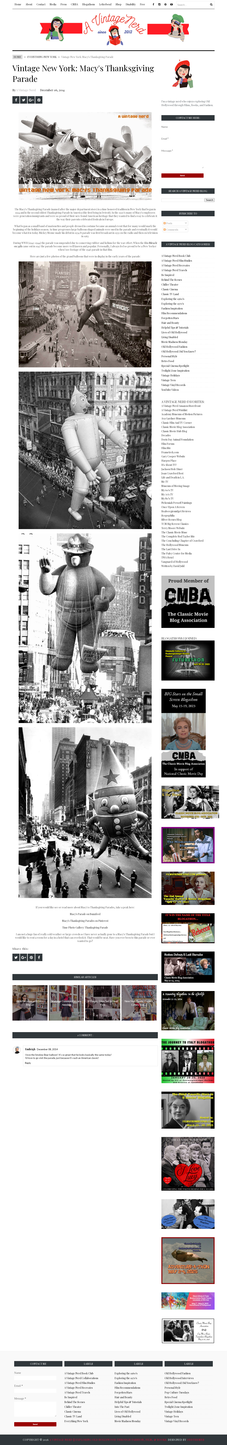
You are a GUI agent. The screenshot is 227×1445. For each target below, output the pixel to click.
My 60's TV (167, 490)
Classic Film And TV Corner (176, 422)
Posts (169, 223)
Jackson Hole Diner (172, 469)
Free (142, 4)
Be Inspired (167, 275)
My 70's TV (167, 494)
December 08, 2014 (47, 1049)
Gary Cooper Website (173, 456)
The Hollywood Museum (174, 545)
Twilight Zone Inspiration (175, 370)
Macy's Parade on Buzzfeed (85, 914)
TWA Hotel (167, 557)
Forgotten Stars (170, 318)
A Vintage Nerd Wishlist (174, 410)
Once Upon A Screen (173, 507)
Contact (41, 4)
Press (63, 4)
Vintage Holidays (170, 375)
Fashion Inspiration (172, 308)
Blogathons (88, 4)
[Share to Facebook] (16, 100)
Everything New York (42, 57)
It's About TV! (168, 465)
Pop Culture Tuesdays (177, 1392)
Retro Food (167, 361)
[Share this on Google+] (31, 100)
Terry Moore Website (173, 528)
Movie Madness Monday (174, 342)
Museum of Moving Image (175, 486)
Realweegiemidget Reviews (176, 511)
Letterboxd (105, 4)
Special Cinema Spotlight (175, 366)
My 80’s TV (167, 498)
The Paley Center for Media (176, 553)
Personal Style (169, 356)
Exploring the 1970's (172, 303)
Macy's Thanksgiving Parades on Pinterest (85, 920)
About (29, 4)
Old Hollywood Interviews (179, 1378)
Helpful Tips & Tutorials (175, 327)
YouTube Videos (170, 389)
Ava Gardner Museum (173, 418)
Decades (166, 435)
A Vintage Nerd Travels (174, 270)
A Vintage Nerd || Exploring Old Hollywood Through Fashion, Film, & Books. (108, 1439)
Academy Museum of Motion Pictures (181, 414)
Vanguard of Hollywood (174, 561)
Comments (172, 229)
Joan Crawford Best (172, 473)
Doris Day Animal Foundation (177, 439)
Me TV (164, 481)
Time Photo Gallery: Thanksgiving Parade (85, 927)
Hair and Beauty (170, 322)
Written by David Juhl (172, 566)
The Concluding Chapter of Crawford (182, 540)
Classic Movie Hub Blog (174, 431)
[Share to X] (23, 100)
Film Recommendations (174, 313)
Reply (28, 1063)
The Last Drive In (170, 549)
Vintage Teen (168, 380)
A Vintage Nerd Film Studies (176, 260)
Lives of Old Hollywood (174, 332)
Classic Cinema (169, 289)
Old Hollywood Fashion (174, 346)
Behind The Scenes (171, 279)
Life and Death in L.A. (172, 477)
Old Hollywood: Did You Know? (178, 351)
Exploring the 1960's (172, 299)
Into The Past (122, 1407)
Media (53, 4)
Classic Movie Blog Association (178, 427)
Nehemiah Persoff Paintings (176, 502)
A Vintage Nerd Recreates (175, 265)
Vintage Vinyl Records (173, 385)
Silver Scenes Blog (171, 519)
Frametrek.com (170, 452)
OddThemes (195, 1439)
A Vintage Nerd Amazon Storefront (181, 406)
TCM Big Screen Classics (175, 524)
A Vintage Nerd (26, 90)
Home (18, 4)
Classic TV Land (170, 294)
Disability (131, 4)
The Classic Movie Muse (174, 532)
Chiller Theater (169, 284)
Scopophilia (168, 515)
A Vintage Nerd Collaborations (81, 1378)
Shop (118, 4)
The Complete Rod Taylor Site (178, 536)
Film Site (166, 448)
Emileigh (30, 1049)
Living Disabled (169, 337)
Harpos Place (168, 460)
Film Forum (167, 443)
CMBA (74, 4)
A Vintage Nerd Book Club (175, 256)
